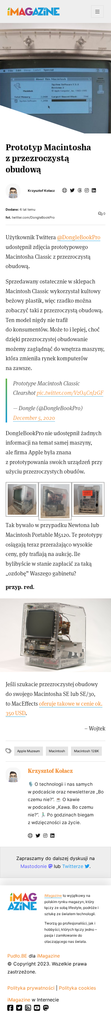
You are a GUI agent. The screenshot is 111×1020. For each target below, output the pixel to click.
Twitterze (73, 866)
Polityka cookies (77, 988)
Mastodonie (34, 866)
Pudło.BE (17, 956)
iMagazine (53, 895)
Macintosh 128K (86, 751)
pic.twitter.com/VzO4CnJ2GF (70, 392)
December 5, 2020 (34, 417)
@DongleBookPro (78, 237)
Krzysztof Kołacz (41, 191)
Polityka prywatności (30, 988)
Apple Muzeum (28, 751)
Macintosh (57, 751)
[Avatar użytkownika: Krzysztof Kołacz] (13, 775)
